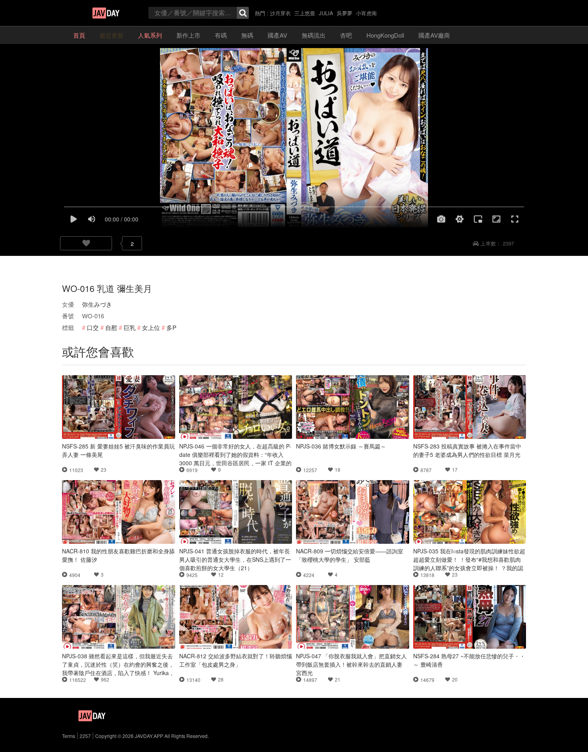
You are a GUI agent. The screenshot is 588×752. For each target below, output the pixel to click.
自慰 (111, 327)
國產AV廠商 (434, 35)
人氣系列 (150, 35)
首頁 (79, 35)
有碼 (221, 35)
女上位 (151, 327)
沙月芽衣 (280, 13)
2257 (85, 735)
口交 (93, 327)
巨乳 (130, 327)
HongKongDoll (385, 35)
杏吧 (346, 35)
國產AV (277, 35)
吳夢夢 (344, 13)
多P (171, 327)
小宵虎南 (366, 13)
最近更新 (112, 35)
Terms (68, 735)
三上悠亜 (304, 13)
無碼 (247, 35)
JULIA (326, 13)
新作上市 (188, 35)
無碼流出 (314, 35)
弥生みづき (97, 304)
